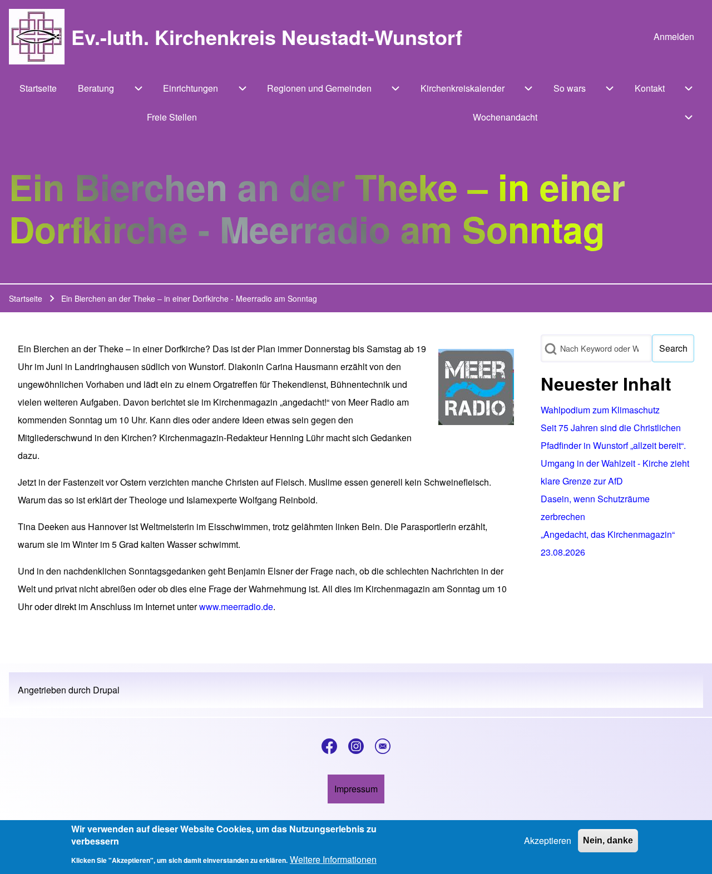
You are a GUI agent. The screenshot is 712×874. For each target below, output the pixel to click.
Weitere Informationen (333, 859)
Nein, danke (608, 840)
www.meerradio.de (236, 606)
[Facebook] (329, 746)
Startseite (25, 298)
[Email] (383, 746)
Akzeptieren (547, 840)
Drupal (106, 689)
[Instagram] (356, 746)
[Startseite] (37, 36)
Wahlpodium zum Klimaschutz (600, 409)
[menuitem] (674, 36)
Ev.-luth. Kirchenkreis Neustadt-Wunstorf (266, 36)
